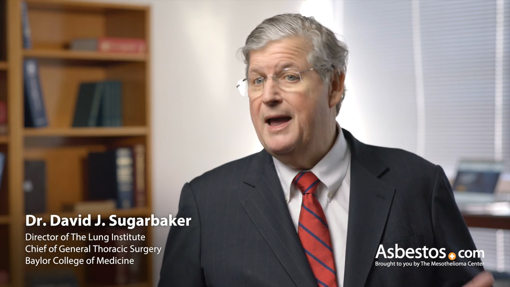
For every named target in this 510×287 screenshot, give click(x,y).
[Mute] (458, 278)
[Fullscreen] (499, 278)
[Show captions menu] (437, 278)
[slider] (235, 278)
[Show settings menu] (479, 278)
